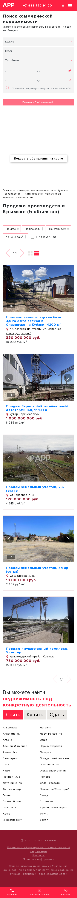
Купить (8, 51)
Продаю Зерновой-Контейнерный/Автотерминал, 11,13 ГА (37, 408)
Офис (43, 739)
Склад (44, 795)
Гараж (7, 795)
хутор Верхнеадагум (24, 414)
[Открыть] (38, 288)
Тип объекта (12, 60)
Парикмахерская (51, 746)
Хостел (7, 813)
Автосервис (11, 758)
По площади (32, 229)
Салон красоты (50, 783)
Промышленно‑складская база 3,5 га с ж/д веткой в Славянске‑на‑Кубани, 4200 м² (33, 321)
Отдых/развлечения (53, 770)
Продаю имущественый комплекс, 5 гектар (37, 650)
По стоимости (57, 229)
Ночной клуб (11, 776)
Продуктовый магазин (55, 758)
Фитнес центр (12, 789)
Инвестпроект (12, 819)
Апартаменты (11, 733)
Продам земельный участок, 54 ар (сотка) (37, 570)
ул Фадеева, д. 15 (22, 576)
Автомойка (10, 752)
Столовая (46, 801)
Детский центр (12, 783)
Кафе (6, 770)
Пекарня (45, 752)
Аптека (7, 739)
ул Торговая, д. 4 (21, 495)
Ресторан (46, 776)
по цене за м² (14, 237)
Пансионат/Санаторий (54, 789)
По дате (11, 229)
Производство (49, 764)
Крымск (9, 41)
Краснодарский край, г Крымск (31, 656)
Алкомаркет (11, 727)
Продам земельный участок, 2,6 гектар (35, 489)
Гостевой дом (12, 801)
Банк (6, 764)
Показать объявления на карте (38, 158)
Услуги (44, 813)
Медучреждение (51, 733)
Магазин (45, 727)
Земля (44, 819)
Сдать (57, 714)
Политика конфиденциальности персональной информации (38, 849)
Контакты (39, 855)
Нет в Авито (46, 237)
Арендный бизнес (15, 746)
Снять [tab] (13, 714)
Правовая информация (38, 859)
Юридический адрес (53, 807)
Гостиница (9, 807)
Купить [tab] (35, 714)
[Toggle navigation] (70, 5)
